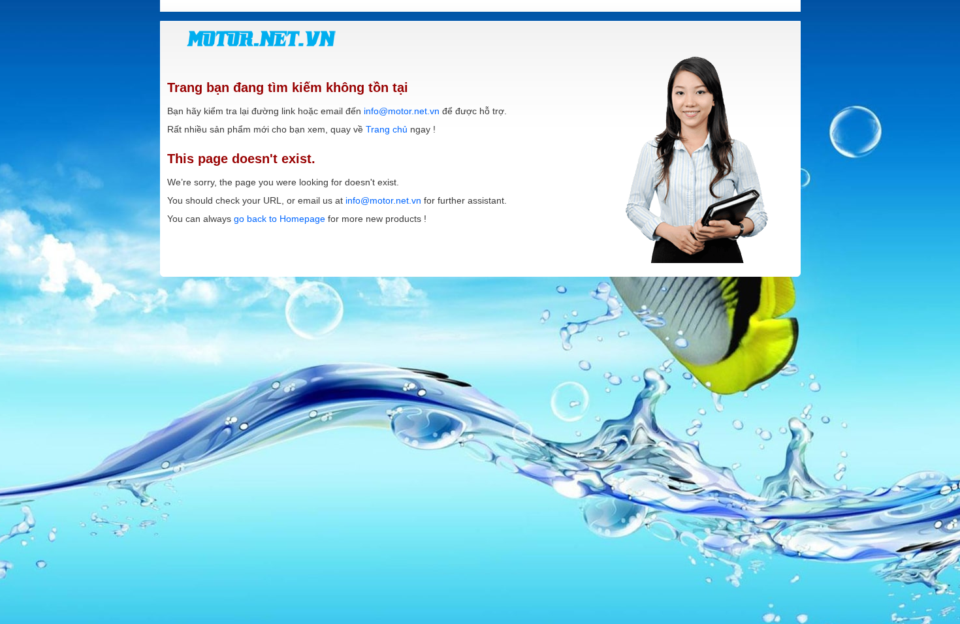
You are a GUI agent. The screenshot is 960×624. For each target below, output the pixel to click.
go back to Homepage (279, 218)
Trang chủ (387, 129)
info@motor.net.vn (402, 111)
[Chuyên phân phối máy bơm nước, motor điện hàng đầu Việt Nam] (261, 38)
